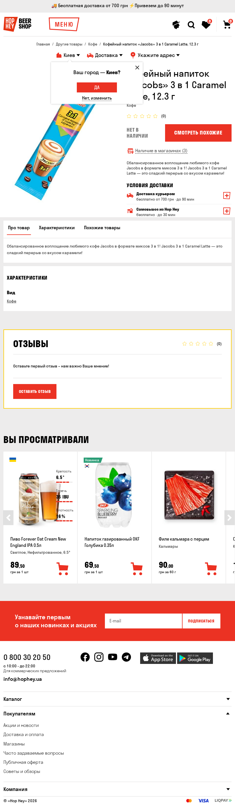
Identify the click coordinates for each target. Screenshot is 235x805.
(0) (163, 116)
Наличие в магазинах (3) (161, 150)
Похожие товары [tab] (102, 227)
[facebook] (85, 657)
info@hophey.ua (22, 679)
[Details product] (40, 495)
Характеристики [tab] (57, 227)
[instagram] (98, 657)
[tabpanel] (60, 135)
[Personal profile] (176, 25)
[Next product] (229, 517)
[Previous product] (8, 517)
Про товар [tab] (19, 227)
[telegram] (126, 657)
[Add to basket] (62, 569)
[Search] (191, 25)
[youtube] (112, 657)
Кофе (11, 301)
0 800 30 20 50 (26, 657)
